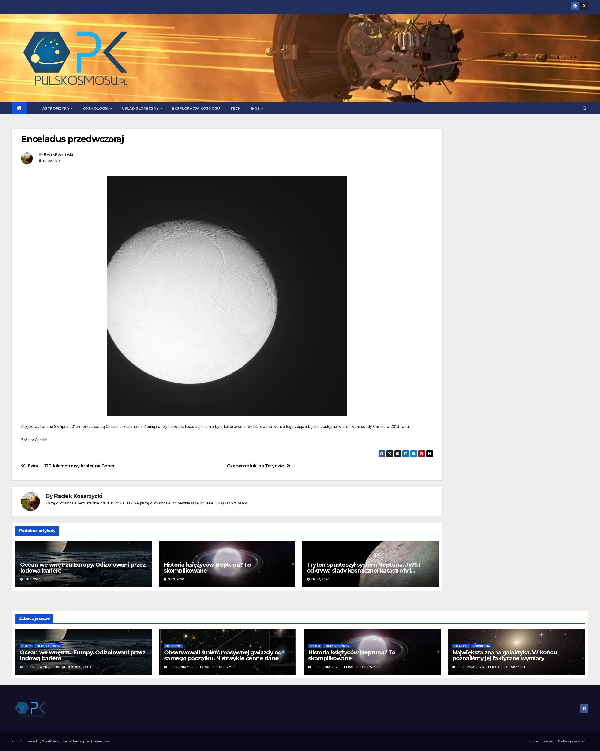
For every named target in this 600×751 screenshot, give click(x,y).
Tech (235, 108)
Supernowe (173, 646)
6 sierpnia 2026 (38, 667)
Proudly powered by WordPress (35, 741)
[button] (584, 108)
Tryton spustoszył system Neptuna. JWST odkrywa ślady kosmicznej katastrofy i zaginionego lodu (364, 570)
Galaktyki (461, 646)
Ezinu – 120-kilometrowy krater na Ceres (71, 466)
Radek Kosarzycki (58, 154)
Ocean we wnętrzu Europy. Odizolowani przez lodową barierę (83, 567)
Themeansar (99, 741)
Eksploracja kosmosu (196, 108)
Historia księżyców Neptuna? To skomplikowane (207, 567)
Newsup (79, 741)
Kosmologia (96, 108)
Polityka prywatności (573, 741)
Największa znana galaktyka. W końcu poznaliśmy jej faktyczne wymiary (504, 655)
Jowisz (26, 646)
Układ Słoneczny (141, 108)
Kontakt (548, 741)
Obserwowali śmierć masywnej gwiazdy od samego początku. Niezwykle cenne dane (222, 655)
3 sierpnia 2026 (327, 667)
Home (533, 741)
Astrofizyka (56, 108)
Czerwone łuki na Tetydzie (255, 466)
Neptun (315, 646)
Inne (256, 108)
